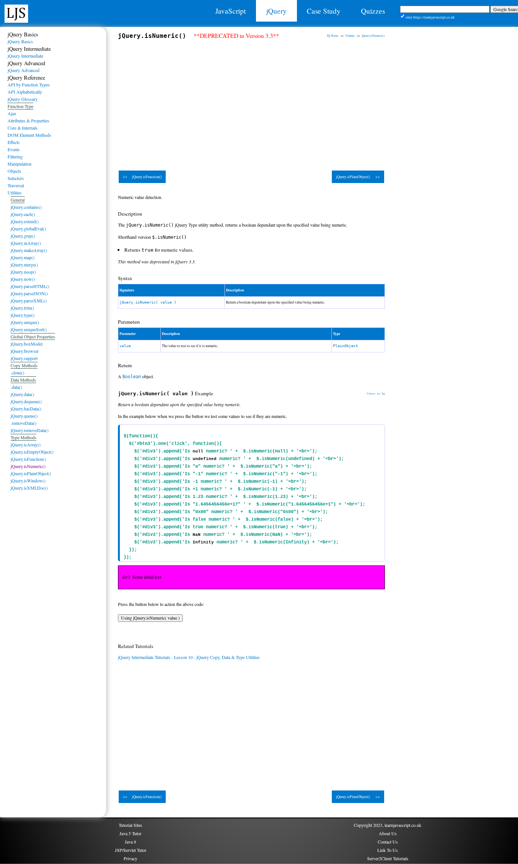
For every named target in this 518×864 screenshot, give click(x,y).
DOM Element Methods (29, 135)
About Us (388, 833)
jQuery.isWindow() (28, 480)
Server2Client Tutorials (387, 858)
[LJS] (16, 12)
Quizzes (373, 11)
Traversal (16, 185)
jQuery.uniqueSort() (29, 329)
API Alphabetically (25, 92)
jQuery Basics (20, 41)
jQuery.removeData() (30, 430)
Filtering (15, 156)
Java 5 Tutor (130, 833)
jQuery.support (24, 358)
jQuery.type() (23, 315)
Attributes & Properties (28, 120)
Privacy (130, 858)
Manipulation (19, 164)
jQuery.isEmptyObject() (32, 452)
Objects (14, 171)
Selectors (16, 178)
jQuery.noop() (23, 272)
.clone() (17, 372)
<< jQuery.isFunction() (142, 176)
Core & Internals (23, 128)
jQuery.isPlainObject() (31, 473)
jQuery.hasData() (26, 408)
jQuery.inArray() (26, 243)
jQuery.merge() (24, 264)
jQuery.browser (25, 351)
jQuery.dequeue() (26, 401)
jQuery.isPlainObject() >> (358, 176)
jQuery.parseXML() (29, 300)
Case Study (324, 11)
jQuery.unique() (25, 322)
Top (383, 393)
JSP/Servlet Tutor (130, 850)
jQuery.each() (23, 214)
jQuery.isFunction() (28, 459)
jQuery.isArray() (26, 444)
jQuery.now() (23, 279)
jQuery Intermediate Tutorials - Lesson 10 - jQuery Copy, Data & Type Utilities (189, 657)
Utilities (350, 36)
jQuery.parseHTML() (30, 286)
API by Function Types (29, 84)
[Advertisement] (251, 102)
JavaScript (230, 11)
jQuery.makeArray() (29, 250)
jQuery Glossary (23, 99)
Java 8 (130, 842)
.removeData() (23, 423)
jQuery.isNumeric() (373, 36)
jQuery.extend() (25, 221)
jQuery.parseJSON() (29, 293)
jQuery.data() (22, 394)
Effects (14, 142)
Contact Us (388, 842)
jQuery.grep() (23, 236)
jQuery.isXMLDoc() (29, 488)
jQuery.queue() (24, 416)
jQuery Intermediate (25, 56)
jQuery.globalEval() (28, 228)
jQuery (276, 11)
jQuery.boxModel (26, 344)
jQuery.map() (23, 257)
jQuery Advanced (23, 70)
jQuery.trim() (22, 308)
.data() (16, 387)
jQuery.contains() (26, 207)
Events (14, 149)
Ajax (12, 113)
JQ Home (332, 36)
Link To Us (387, 850)
